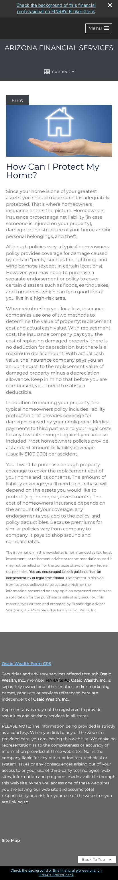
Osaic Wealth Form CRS (26, 663)
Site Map (11, 840)
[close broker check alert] (110, 5)
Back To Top (94, 859)
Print (17, 100)
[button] (98, 28)
